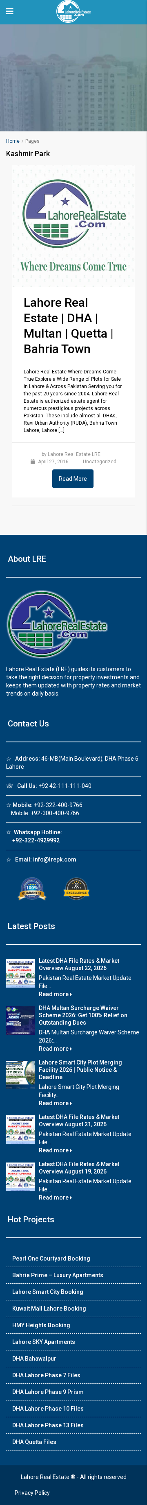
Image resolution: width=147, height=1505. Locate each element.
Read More (73, 478)
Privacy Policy (32, 1493)
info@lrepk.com (54, 859)
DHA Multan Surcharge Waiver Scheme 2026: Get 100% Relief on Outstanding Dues (83, 1015)
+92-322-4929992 (36, 840)
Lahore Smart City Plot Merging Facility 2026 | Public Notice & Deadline (80, 1069)
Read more (54, 994)
